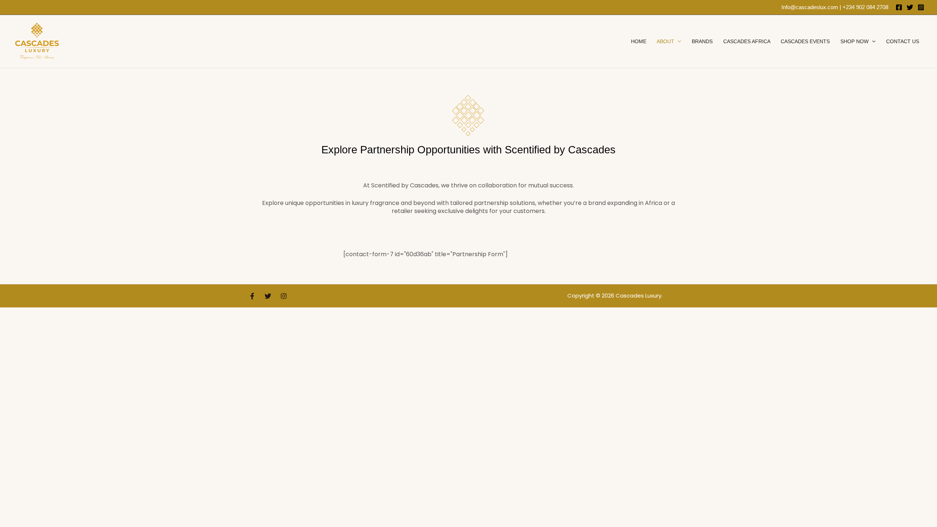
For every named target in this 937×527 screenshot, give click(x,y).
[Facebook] (899, 7)
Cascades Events (805, 41)
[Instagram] (921, 7)
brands (702, 41)
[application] (677, 41)
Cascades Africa (746, 41)
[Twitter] (910, 7)
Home (638, 41)
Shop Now (854, 41)
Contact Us (902, 41)
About (665, 41)
